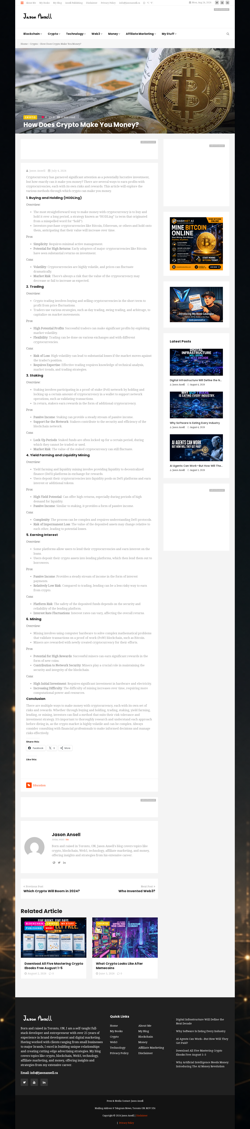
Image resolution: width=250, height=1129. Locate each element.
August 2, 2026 (37, 973)
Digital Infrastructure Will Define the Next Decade (202, 380)
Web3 (49, 928)
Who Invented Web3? (136, 891)
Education (39, 785)
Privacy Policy (108, 3)
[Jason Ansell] (38, 16)
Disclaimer (91, 3)
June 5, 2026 (107, 973)
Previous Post (34, 886)
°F (151, 3)
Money (142, 1042)
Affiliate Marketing (151, 1047)
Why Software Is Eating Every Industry (195, 423)
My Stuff (67, 923)
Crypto (34, 43)
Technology (117, 1047)
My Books (44, 3)
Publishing (34, 928)
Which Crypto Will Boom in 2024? (51, 891)
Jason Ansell (37, 170)
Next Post (147, 886)
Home (24, 43)
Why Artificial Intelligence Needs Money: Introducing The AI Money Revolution (202, 1064)
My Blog (57, 3)
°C (148, 3)
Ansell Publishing (74, 3)
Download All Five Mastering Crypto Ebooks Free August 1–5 (54, 965)
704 (66, 840)
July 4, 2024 (59, 170)
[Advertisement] (162, 16)
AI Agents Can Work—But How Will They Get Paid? (203, 466)
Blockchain (34, 923)
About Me (31, 3)
